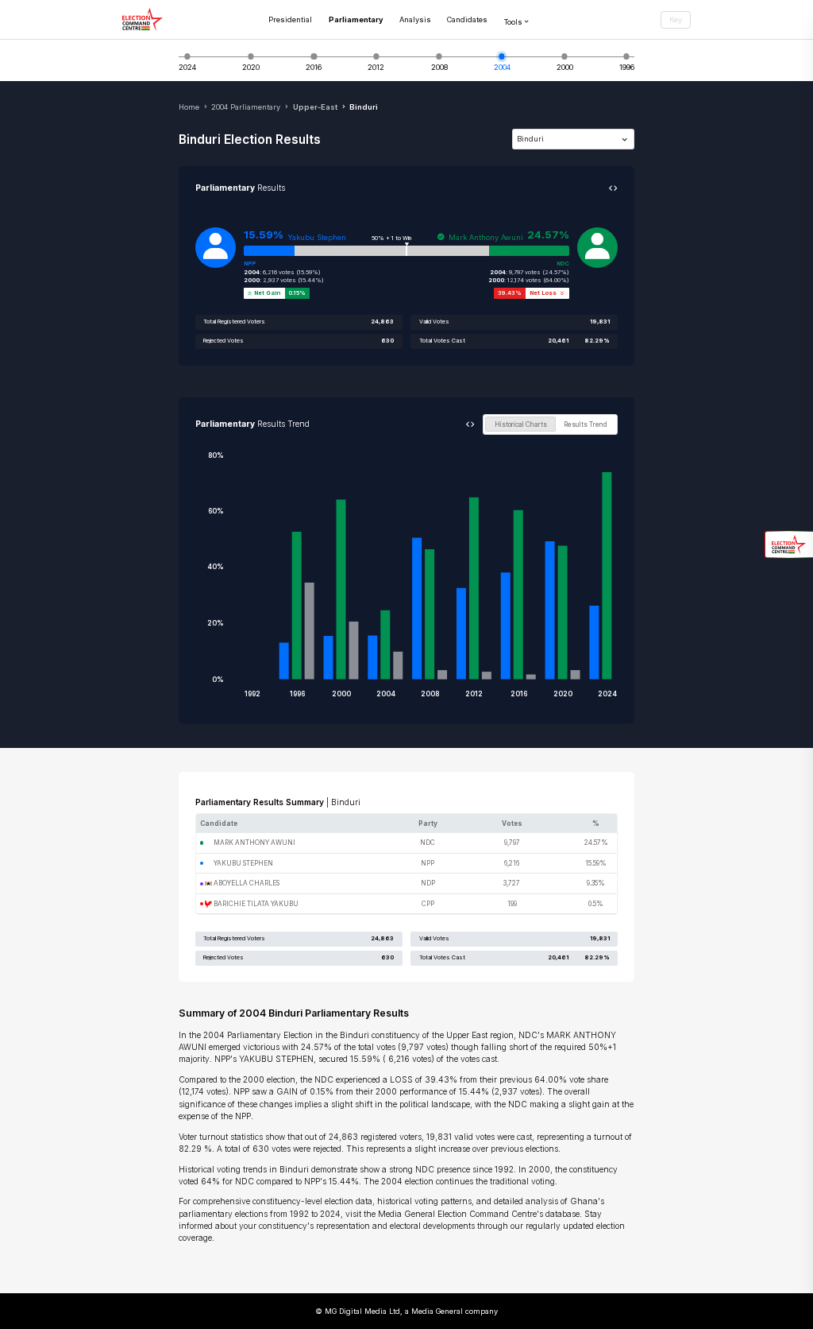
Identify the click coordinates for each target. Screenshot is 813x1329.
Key (675, 19)
